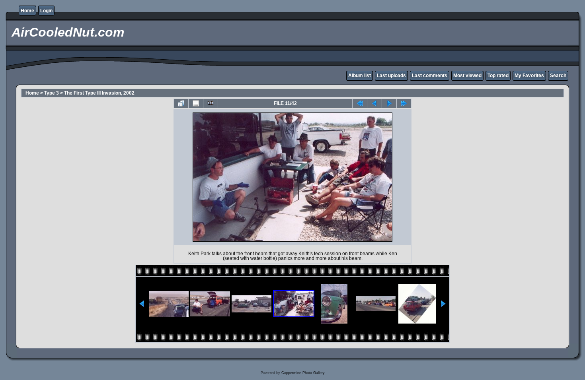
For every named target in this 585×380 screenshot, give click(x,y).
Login (46, 11)
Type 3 (51, 93)
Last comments (429, 75)
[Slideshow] (210, 103)
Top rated (498, 75)
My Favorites (529, 75)
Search (558, 75)
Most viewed (467, 75)
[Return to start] (360, 103)
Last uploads (391, 75)
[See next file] (389, 103)
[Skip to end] (404, 103)
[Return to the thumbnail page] (181, 103)
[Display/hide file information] (196, 103)
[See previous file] (374, 103)
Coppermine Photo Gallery (303, 373)
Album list (359, 75)
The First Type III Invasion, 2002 (99, 93)
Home (27, 11)
